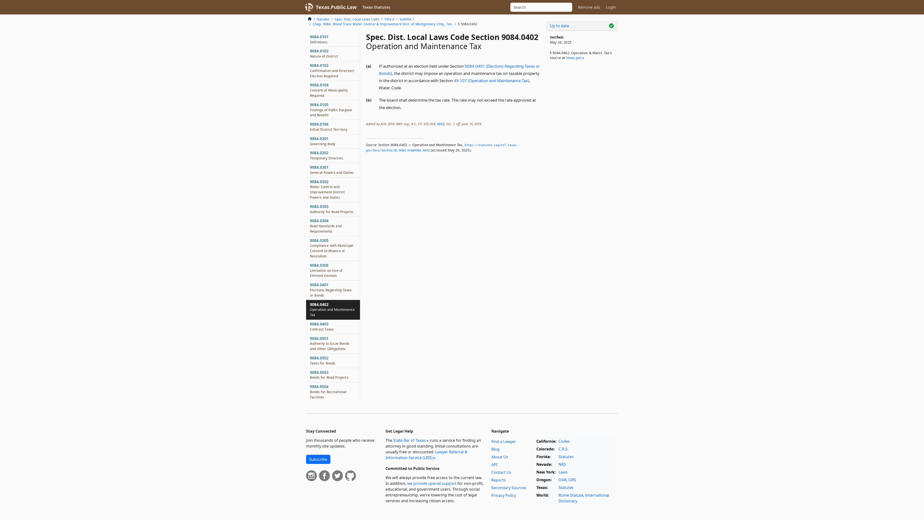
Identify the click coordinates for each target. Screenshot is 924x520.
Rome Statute (570, 495)
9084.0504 (328, 391)
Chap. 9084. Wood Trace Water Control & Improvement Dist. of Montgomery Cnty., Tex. (383, 24)
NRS (562, 464)
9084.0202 (326, 155)
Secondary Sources (508, 487)
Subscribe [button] (318, 459)
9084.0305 (331, 248)
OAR (562, 479)
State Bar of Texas (409, 440)
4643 (440, 124)
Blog (495, 449)
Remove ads (589, 7)
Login (611, 7)
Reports (498, 480)
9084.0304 (326, 226)
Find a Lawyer (503, 441)
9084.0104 (329, 90)
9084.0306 (326, 270)
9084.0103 (332, 70)
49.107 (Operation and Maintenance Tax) (491, 80)
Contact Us (501, 472)
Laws (563, 472)
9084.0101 (319, 39)
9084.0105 (331, 109)
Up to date (559, 25)
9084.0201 (322, 141)
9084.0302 (327, 189)
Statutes (323, 19)
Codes (564, 441)
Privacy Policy (503, 495)
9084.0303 (331, 209)
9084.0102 (324, 53)
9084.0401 (331, 290)
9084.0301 (332, 170)
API (494, 464)
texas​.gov (574, 57)
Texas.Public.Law (336, 7)
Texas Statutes (376, 7)
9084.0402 (332, 309)
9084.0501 (329, 343)
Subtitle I (406, 19)
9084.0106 (328, 127)
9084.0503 (329, 375)
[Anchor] (405, 87)
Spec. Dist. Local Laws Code (357, 19)
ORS (572, 479)
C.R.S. (563, 449)
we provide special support (431, 483)
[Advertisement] (582, 143)
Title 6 (389, 19)
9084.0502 (322, 360)
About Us (499, 457)
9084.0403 (322, 326)
